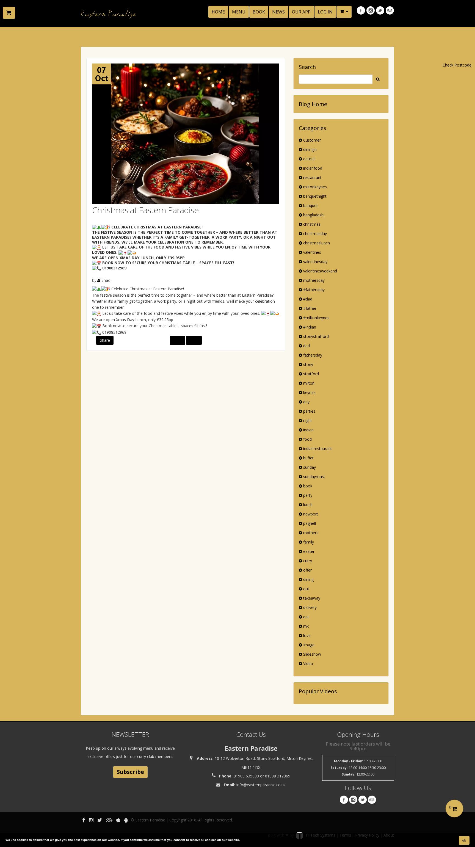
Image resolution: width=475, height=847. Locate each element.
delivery (309, 607)
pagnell (309, 523)
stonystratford (315, 336)
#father (309, 308)
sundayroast (313, 476)
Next (194, 340)
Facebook (361, 10)
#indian (309, 327)
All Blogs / (90, 34)
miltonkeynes (314, 186)
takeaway (311, 598)
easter (308, 551)
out (305, 588)
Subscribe (130, 772)
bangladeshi (313, 214)
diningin (309, 149)
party (307, 495)
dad (306, 345)
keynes (309, 392)
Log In (325, 12)
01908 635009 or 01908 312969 (262, 776)
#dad (307, 299)
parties (308, 411)
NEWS (278, 12)
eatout (308, 158)
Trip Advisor (390, 10)
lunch (307, 504)
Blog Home (313, 104)
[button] (344, 12)
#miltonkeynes (315, 317)
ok (464, 840)
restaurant (312, 177)
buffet (308, 457)
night (307, 420)
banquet (310, 205)
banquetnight (314, 196)
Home (218, 12)
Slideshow (311, 654)
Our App (301, 12)
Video (307, 663)
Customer (311, 140)
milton (308, 383)
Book (259, 12)
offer (307, 570)
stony (307, 364)
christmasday (314, 233)
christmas (311, 224)
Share (105, 340)
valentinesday (314, 261)
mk (305, 626)
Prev (177, 340)
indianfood (312, 168)
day (306, 401)
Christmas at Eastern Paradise (145, 210)
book (307, 486)
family (308, 542)
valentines (311, 252)
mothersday (313, 280)
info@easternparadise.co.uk (261, 784)
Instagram (370, 10)
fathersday (312, 355)
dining (308, 579)
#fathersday (313, 289)
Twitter (380, 10)
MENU (238, 12)
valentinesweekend (319, 271)
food (307, 439)
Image (308, 644)
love (306, 635)
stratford (310, 373)
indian (308, 429)
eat (305, 616)
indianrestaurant (317, 448)
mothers (310, 532)
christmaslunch (316, 242)
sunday (309, 467)
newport (310, 514)
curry (307, 560)
